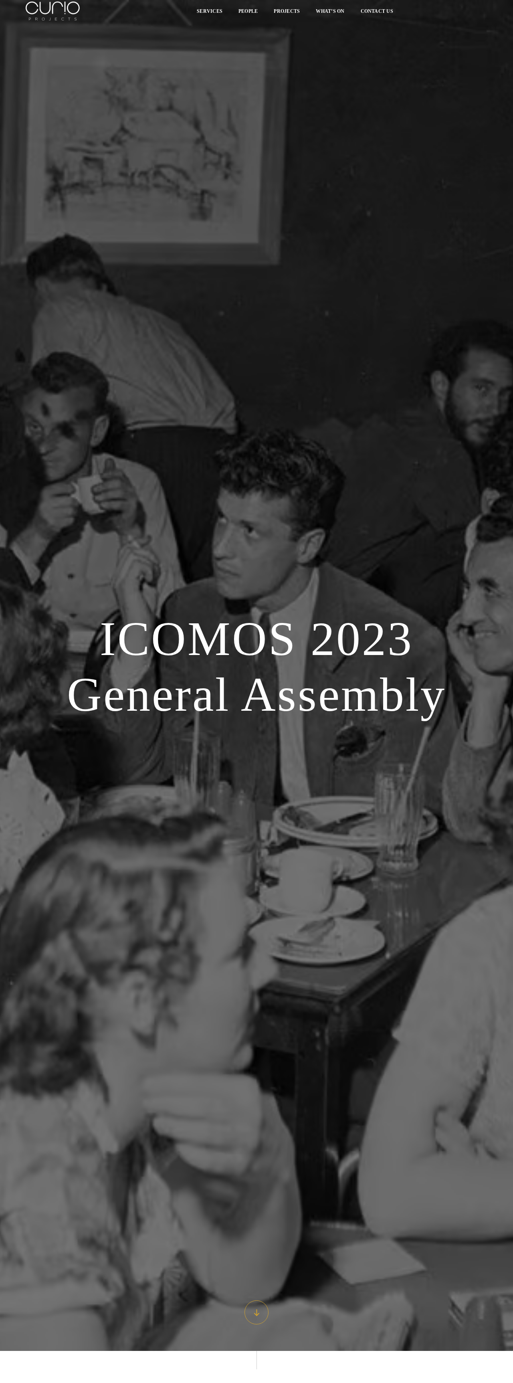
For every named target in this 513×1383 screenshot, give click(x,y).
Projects (287, 11)
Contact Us (377, 11)
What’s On (330, 11)
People (248, 11)
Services (209, 11)
